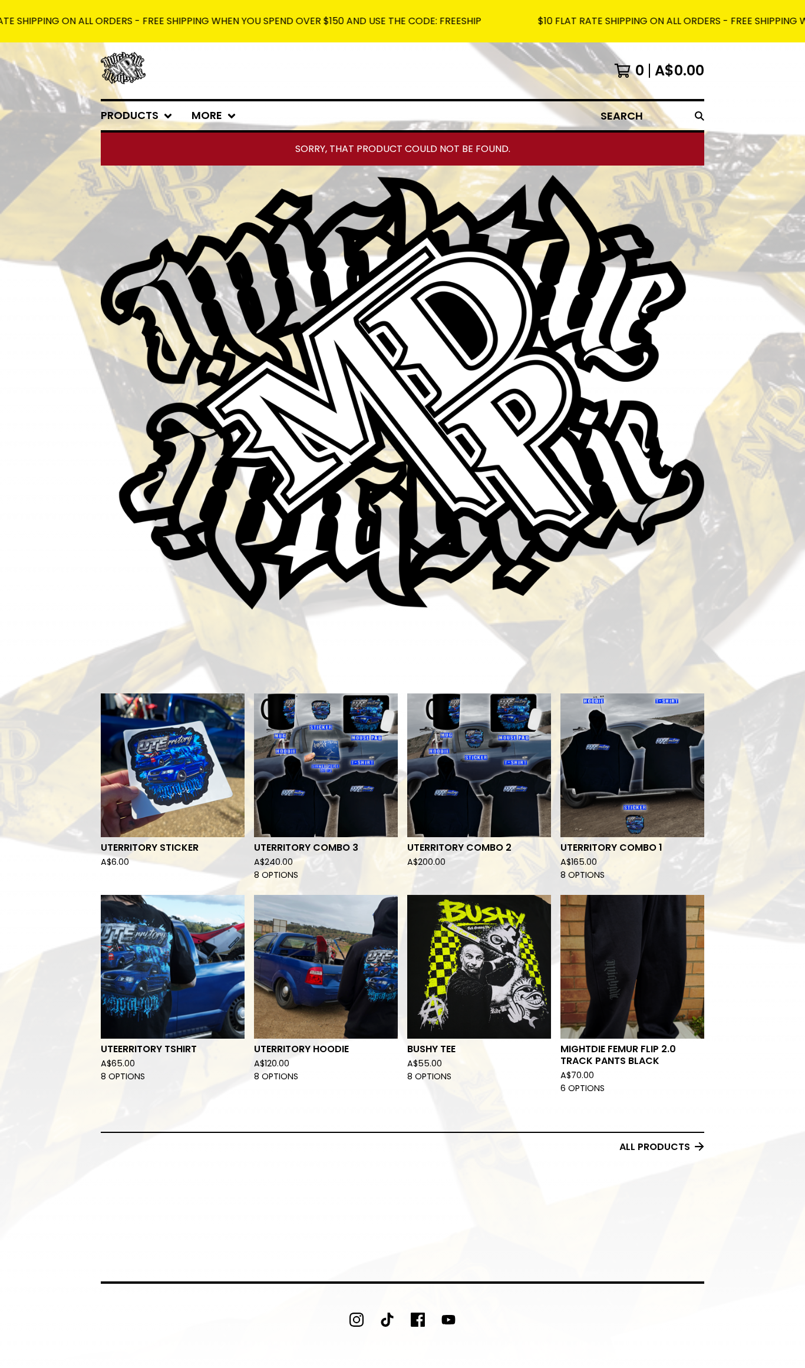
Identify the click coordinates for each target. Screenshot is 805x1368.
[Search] (699, 115)
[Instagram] (356, 1319)
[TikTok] (387, 1319)
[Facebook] (417, 1319)
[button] (402, 21)
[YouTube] (448, 1319)
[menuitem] (137, 115)
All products (654, 1147)
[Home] (123, 71)
